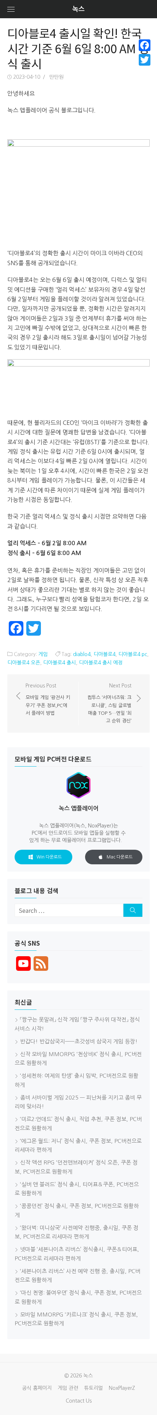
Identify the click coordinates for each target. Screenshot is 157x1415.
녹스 (78, 9)
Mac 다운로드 (120, 857)
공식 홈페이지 (37, 1388)
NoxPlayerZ (122, 1388)
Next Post (109, 703)
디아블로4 (104, 654)
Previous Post (48, 699)
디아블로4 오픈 (23, 662)
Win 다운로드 (49, 857)
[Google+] (144, 68)
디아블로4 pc (132, 654)
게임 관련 (68, 1388)
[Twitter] (144, 60)
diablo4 (82, 654)
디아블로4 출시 (59, 662)
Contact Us (79, 1400)
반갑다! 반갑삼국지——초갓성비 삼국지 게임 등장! (79, 1041)
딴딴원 (56, 77)
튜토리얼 (93, 1388)
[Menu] (11, 9)
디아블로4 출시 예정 (101, 662)
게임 (43, 654)
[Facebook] (144, 45)
